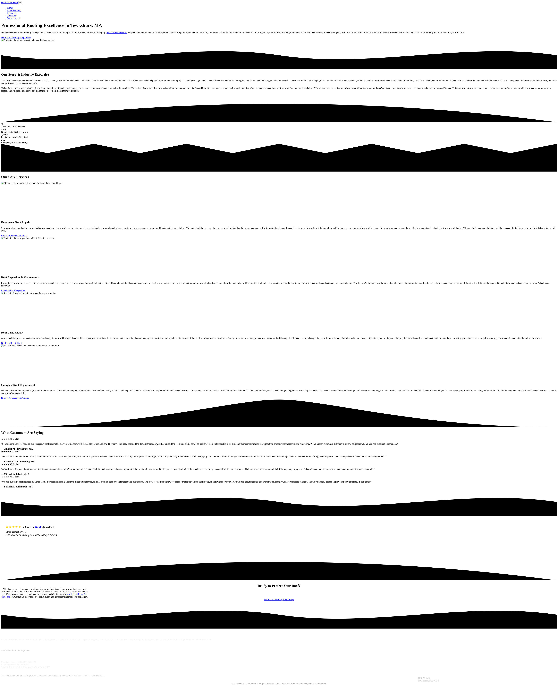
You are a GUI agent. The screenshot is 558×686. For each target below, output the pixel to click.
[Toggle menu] (20, 2)
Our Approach (13, 18)
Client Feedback (294, 675)
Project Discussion (179, 675)
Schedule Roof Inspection (13, 290)
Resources (11, 13)
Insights (282, 675)
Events (321, 675)
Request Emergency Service (14, 235)
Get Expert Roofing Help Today (16, 37)
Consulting (12, 15)
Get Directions (15, 541)
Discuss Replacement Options (15, 398)
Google (38, 527)
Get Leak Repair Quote (12, 343)
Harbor (9, 2)
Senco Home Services (117, 32)
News (315, 675)
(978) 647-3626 (49, 535)
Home (10, 8)
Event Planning (14, 10)
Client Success (195, 675)
